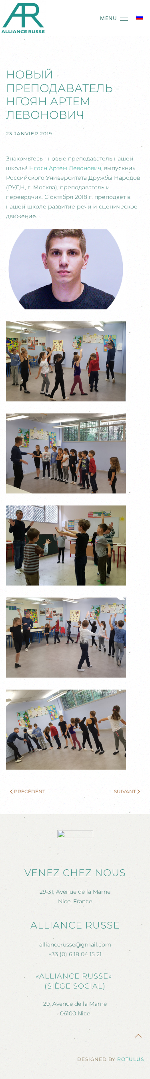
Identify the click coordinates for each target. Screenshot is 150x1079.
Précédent (29, 791)
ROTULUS (130, 1059)
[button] (114, 18)
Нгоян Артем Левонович (65, 168)
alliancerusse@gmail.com (75, 944)
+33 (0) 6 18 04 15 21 (75, 954)
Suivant (125, 791)
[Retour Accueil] (23, 18)
